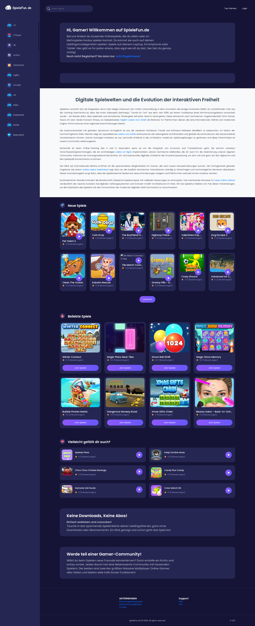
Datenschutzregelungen (130, 604)
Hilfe (181, 601)
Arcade (17, 85)
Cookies (123, 607)
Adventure (18, 65)
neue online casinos (225, 180)
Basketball (18, 114)
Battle (16, 124)
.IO (14, 25)
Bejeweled (18, 134)
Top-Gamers (230, 8)
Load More (147, 299)
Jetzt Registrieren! (128, 56)
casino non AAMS (127, 134)
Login (244, 8)
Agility (16, 75)
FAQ (180, 604)
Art (14, 95)
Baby (16, 105)
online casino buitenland (95, 169)
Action (16, 55)
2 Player (17, 35)
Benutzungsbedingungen (131, 601)
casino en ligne (123, 151)
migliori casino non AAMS (133, 119)
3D (14, 45)
